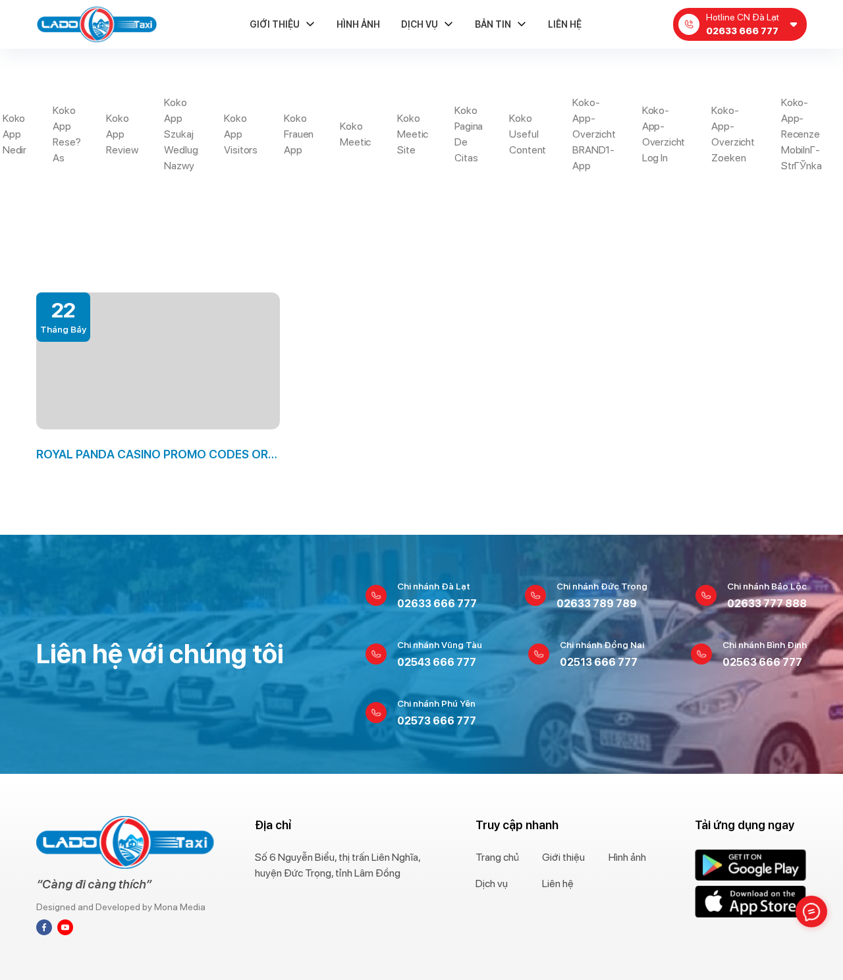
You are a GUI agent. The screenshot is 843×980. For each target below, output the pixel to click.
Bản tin (493, 24)
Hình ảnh (358, 24)
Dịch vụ (419, 24)
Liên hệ (565, 24)
